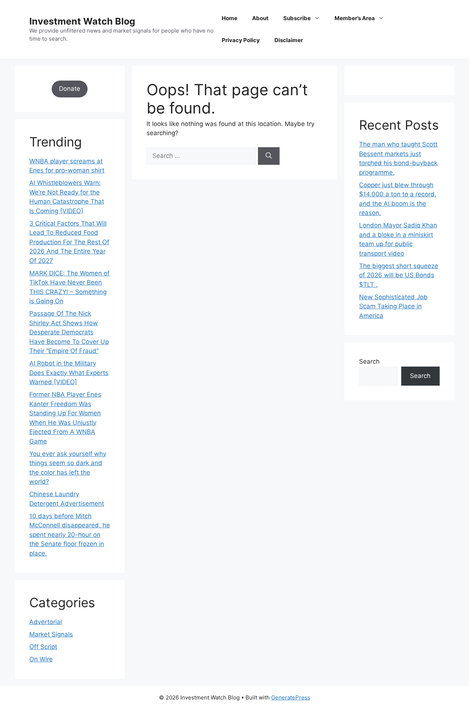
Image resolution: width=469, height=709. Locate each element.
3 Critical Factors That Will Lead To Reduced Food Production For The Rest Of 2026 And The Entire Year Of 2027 (69, 242)
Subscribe (297, 18)
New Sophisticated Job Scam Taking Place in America (393, 306)
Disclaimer (288, 40)
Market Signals (51, 634)
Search (369, 361)
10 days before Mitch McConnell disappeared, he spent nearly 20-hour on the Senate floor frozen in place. (69, 534)
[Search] (269, 156)
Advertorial (45, 622)
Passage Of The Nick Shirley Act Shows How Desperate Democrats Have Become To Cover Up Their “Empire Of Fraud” (69, 332)
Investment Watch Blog (82, 21)
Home (229, 18)
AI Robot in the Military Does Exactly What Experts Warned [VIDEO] (68, 373)
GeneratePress (290, 697)
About (260, 18)
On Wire (41, 659)
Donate (69, 88)
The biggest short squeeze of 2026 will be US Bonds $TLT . (398, 275)
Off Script (43, 646)
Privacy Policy (241, 40)
